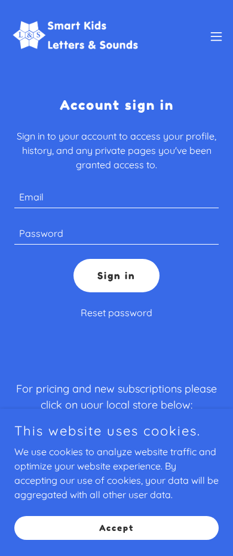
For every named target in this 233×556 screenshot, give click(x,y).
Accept (116, 528)
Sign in (116, 276)
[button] (216, 36)
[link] (76, 36)
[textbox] (116, 197)
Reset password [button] (116, 313)
